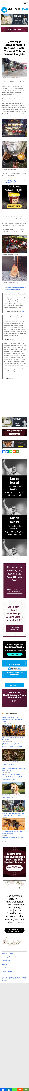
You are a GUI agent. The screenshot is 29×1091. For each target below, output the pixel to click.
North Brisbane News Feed (10, 713)
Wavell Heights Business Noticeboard (10, 957)
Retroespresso (5, 101)
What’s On (4, 964)
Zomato (22, 311)
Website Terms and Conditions (14, 977)
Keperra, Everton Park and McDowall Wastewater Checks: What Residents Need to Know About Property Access (12, 777)
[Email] (17, 451)
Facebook (15, 378)
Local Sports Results (7, 971)
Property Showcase (6, 968)
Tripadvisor (15, 339)
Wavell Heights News (6, 976)
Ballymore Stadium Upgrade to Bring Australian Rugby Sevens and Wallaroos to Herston (12, 719)
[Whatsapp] (10, 451)
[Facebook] (3, 451)
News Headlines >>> (14, 685)
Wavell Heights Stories (7, 953)
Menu (25, 3)
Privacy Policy (4, 977)
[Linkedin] (7, 451)
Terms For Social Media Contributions (13, 979)
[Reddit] (14, 451)
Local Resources (6, 960)
